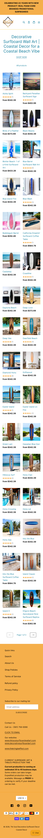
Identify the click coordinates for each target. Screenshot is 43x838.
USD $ (21, 798)
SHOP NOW (21, 57)
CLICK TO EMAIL (12, 732)
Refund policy (11, 683)
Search (8, 656)
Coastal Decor (21, 830)
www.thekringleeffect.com (17, 748)
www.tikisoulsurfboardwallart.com (20, 740)
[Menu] (38, 22)
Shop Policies (11, 670)
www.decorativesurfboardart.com (20, 743)
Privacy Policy (11, 690)
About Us (9, 663)
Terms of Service (13, 676)
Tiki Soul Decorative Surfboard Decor (25, 827)
